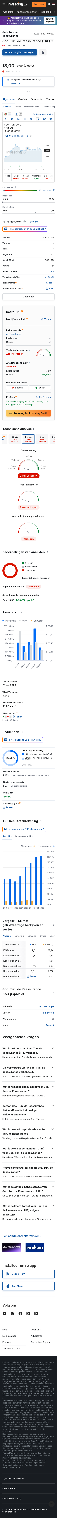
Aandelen (8, 12)
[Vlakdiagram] (9, 114)
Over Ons (36, 1329)
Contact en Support (41, 1342)
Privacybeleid (8, 1488)
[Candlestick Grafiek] (5, 114)
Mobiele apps (9, 1336)
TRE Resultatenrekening (20, 821)
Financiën (37, 99)
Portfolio (6, 1342)
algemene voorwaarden (13, 1478)
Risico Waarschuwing (11, 1498)
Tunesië (50, 1025)
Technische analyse (17, 429)
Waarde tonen (45, 190)
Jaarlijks (7, 836)
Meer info (15, 83)
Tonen (33, 976)
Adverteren (36, 1336)
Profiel (18, 107)
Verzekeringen (47, 1006)
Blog (4, 1329)
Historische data (31, 107)
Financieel (49, 1012)
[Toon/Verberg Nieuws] (20, 114)
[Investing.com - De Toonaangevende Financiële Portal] (18, 4)
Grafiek (22, 99)
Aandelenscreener (26, 12)
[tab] (15, 439)
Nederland (45, 12)
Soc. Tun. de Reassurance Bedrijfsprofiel (21, 991)
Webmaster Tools (11, 1348)
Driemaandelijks (24, 836)
